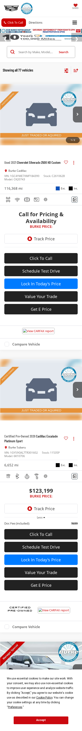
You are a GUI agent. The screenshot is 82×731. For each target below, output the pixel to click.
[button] (13, 22)
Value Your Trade (41, 307)
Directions (35, 22)
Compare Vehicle (26, 355)
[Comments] (75, 210)
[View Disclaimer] (46, 210)
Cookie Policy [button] (44, 697)
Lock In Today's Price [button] (41, 294)
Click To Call (41, 269)
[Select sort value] (74, 81)
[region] (41, 534)
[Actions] (74, 173)
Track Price (44, 249)
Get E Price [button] (41, 320)
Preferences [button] (15, 707)
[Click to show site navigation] (75, 23)
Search (63, 63)
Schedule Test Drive (41, 281)
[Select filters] (66, 80)
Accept (41, 720)
